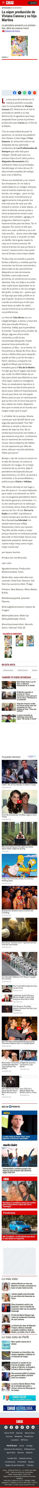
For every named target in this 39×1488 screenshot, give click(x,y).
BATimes (24, 1440)
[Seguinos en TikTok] (22, 1427)
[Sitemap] (33, 1427)
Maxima (29, 1452)
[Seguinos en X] (16, 1427)
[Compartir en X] (19, 92)
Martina (34, 670)
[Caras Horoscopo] (19, 1410)
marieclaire (19, 1145)
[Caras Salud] (19, 1400)
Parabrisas (28, 1436)
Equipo (31, 1462)
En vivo (33, 3)
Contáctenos (10, 1462)
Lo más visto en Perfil (15, 1337)
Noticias (19, 1433)
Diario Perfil (9, 1433)
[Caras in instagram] (6, 1427)
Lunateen (15, 1440)
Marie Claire (30, 1433)
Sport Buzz (11, 1452)
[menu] (3, 3)
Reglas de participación (15, 1465)
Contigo (29, 1445)
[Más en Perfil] (14, 1106)
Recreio (21, 1452)
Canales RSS (12, 1458)
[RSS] (27, 1427)
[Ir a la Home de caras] (10, 3)
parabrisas (19, 1213)
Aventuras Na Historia (13, 1449)
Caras (21, 1445)
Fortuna (9, 1436)
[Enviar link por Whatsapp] (24, 92)
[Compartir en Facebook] (14, 92)
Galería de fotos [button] (12, 31)
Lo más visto (10, 1279)
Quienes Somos (25, 1458)
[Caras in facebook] (11, 1427)
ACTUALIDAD (6, 8)
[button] (19, 48)
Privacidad (22, 1462)
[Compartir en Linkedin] (29, 92)
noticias (19, 1113)
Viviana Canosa (8, 670)
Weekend (18, 1436)
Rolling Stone (29, 1449)
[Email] (34, 92)
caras (19, 1179)
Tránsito (30, 1465)
